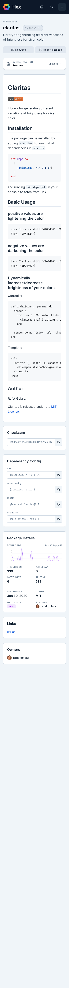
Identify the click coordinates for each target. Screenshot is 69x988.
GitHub (11, 632)
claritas (11, 28)
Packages (11, 21)
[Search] (52, 7)
